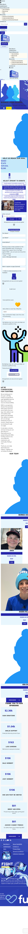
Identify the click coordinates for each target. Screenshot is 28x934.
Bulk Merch (3, 4)
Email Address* (6, 242)
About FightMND (17, 844)
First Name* (5, 233)
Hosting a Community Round (10, 19)
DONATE (3, 30)
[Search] (25, 24)
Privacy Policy (16, 849)
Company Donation (14, 231)
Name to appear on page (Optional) (11, 266)
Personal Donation (14, 229)
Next (14, 278)
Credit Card (12, 289)
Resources (5, 11)
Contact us (16, 846)
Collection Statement (18, 854)
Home (3, 1)
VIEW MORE (14, 836)
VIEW (11, 562)
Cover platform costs (8, 300)
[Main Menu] (0, 69)
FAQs (3, 13)
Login (2, 33)
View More (14, 700)
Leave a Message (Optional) (9, 257)
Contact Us (3, 21)
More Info (2, 14)
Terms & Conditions (18, 851)
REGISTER (3, 27)
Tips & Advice (5, 9)
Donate (12, 219)
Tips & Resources (4, 7)
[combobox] (14, 311)
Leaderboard (3, 6)
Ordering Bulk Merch (8, 18)
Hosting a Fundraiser (8, 16)
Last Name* (5, 237)
